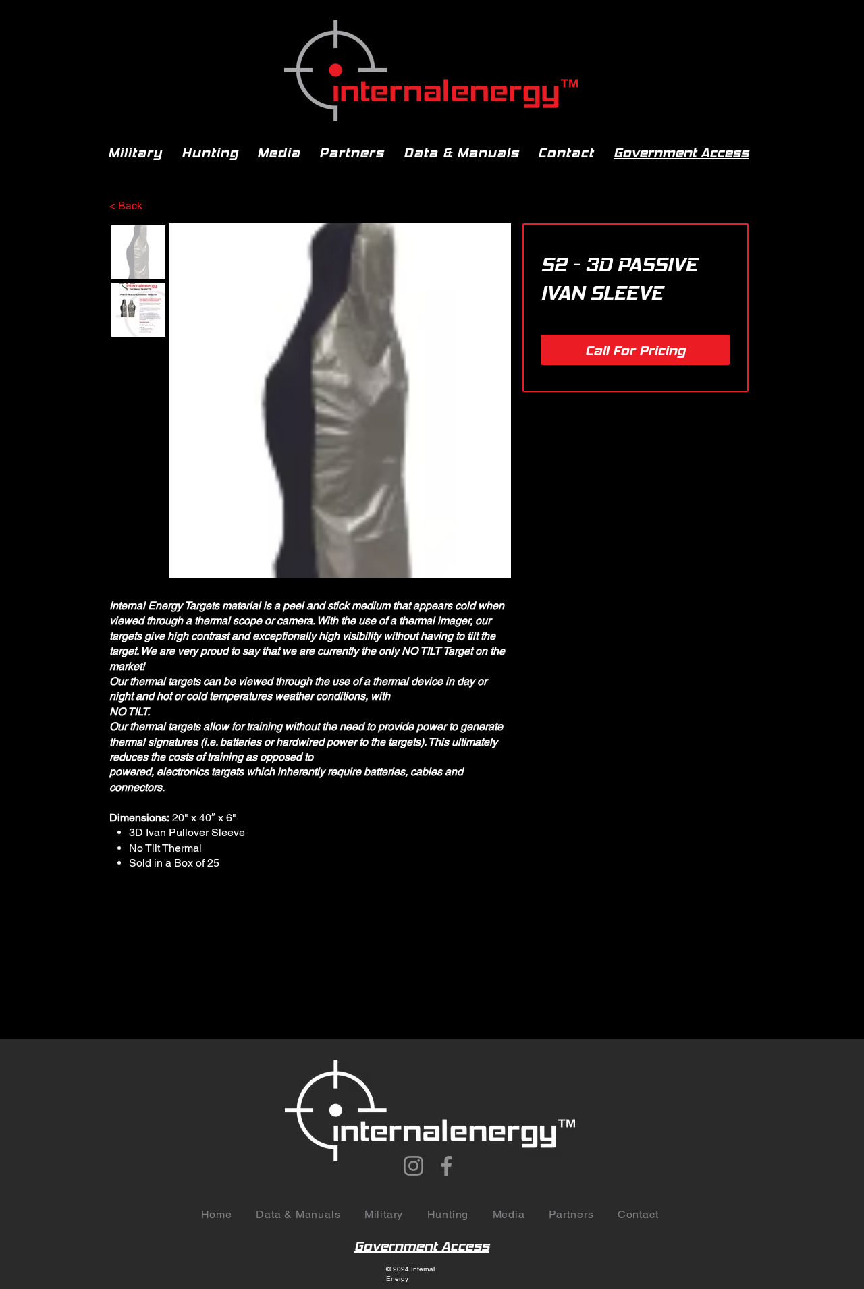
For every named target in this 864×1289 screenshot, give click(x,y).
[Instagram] (413, 1166)
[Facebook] (446, 1166)
